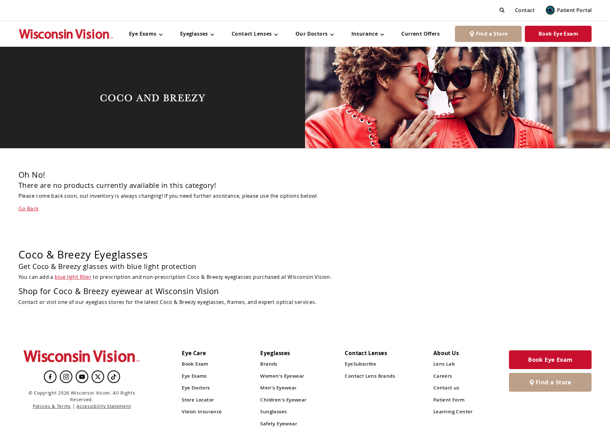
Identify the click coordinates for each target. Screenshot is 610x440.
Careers (442, 376)
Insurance (364, 33)
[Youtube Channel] (82, 377)
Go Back (28, 208)
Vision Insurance (202, 411)
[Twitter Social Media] (97, 376)
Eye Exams (194, 376)
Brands (268, 364)
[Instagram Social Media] (66, 377)
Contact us (446, 387)
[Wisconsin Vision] (66, 34)
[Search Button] (501, 10)
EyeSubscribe (360, 364)
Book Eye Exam (558, 33)
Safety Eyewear (278, 423)
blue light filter (73, 276)
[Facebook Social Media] (50, 377)
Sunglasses (273, 411)
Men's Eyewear (278, 387)
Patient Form (449, 399)
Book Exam (195, 364)
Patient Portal (574, 10)
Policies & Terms (52, 406)
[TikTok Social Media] (113, 377)
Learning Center (453, 411)
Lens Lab (444, 364)
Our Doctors (311, 33)
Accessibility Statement (104, 406)
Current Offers (420, 33)
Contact (525, 10)
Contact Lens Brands (370, 376)
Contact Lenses (252, 33)
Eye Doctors (196, 387)
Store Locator (198, 399)
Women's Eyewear (282, 376)
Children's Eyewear (283, 399)
